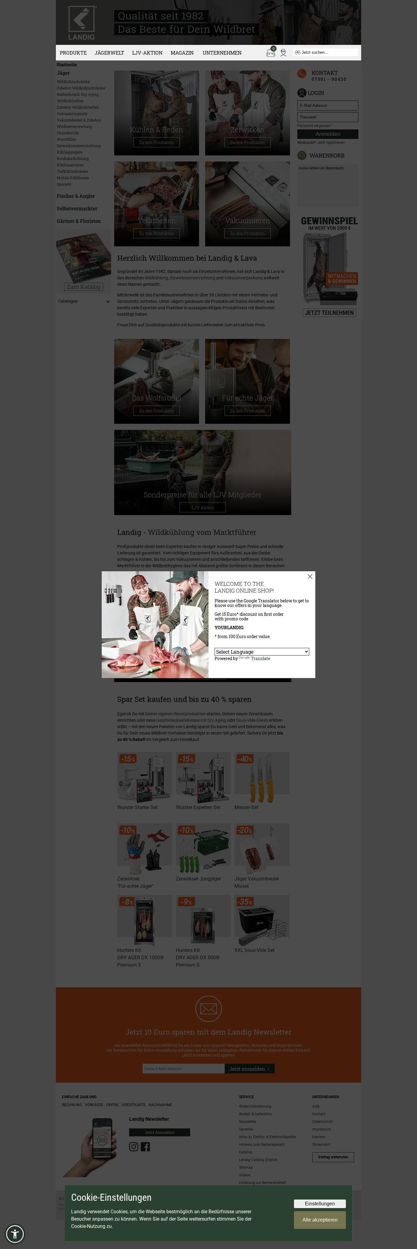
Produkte (73, 52)
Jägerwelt (109, 52)
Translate (260, 658)
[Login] (283, 52)
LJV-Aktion (147, 52)
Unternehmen (222, 52)
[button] (15, 1234)
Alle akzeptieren (320, 1219)
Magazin (182, 52)
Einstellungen (320, 1203)
